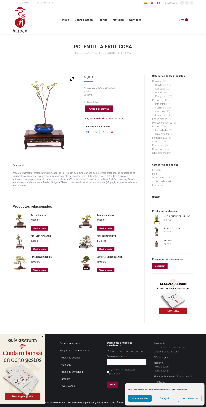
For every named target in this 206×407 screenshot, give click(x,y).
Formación (158, 145)
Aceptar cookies (140, 398)
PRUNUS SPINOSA (41, 236)
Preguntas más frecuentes (74, 350)
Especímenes (159, 118)
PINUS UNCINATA (106, 236)
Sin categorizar (160, 152)
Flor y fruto (107, 118)
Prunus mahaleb (106, 215)
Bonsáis (97, 118)
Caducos (160, 88)
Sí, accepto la (122, 371)
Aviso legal (65, 364)
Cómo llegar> (161, 357)
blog (154, 173)
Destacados (159, 149)
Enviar (112, 384)
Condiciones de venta (72, 343)
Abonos (156, 141)
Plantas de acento (162, 122)
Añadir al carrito (99, 108)
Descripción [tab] (19, 165)
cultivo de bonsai (161, 181)
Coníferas (160, 84)
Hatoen (156, 169)
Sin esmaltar (162, 133)
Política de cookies (70, 357)
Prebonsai (157, 100)
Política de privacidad (71, 371)
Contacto (65, 378)
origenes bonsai (161, 177)
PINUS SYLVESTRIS (41, 257)
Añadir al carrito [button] (39, 228)
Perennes (160, 92)
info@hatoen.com (45, 3)
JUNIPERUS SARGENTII (109, 257)
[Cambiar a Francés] (159, 3)
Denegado (165, 398)
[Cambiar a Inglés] (152, 3)
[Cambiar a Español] (146, 3)
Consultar (160, 266)
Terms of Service (117, 402)
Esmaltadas (161, 130)
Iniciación (160, 103)
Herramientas (159, 137)
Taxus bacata (38, 215)
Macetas (157, 126)
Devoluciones (67, 385)
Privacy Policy (95, 402)
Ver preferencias (190, 398)
